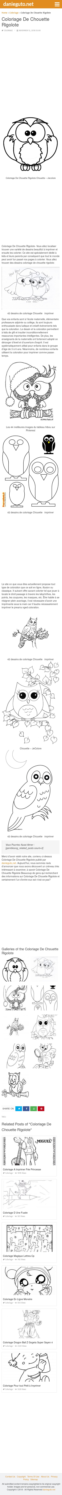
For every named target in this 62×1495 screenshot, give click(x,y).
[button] (57, 4)
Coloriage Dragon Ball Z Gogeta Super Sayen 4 (28, 1342)
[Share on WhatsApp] (33, 1108)
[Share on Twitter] (18, 1108)
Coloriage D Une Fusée (15, 1212)
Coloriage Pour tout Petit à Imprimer (22, 1385)
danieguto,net (9, 863)
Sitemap (34, 1479)
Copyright (21, 1476)
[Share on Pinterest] (41, 1108)
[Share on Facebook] (26, 1108)
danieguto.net (18, 4)
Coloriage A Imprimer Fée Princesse (22, 1169)
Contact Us (10, 1476)
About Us (45, 1476)
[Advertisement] (31, 66)
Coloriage (8, 30)
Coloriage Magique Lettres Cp (18, 1255)
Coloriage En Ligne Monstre (17, 1299)
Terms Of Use (33, 1476)
